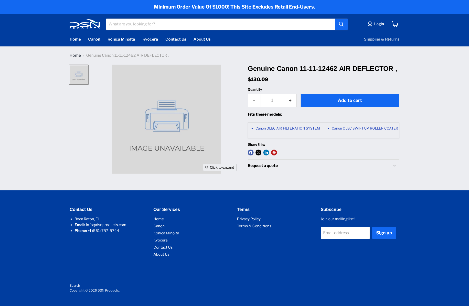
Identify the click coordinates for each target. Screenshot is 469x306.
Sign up (384, 232)
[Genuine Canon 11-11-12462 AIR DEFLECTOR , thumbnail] (78, 74)
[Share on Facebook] (251, 152)
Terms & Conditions (254, 226)
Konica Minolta (121, 39)
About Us (202, 39)
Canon (94, 39)
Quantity (255, 89)
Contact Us (175, 39)
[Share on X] (258, 152)
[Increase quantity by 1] (290, 100)
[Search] (341, 24)
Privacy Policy (249, 219)
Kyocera (150, 39)
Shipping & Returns (381, 39)
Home (75, 39)
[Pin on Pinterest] (274, 152)
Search (75, 285)
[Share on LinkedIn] (266, 152)
